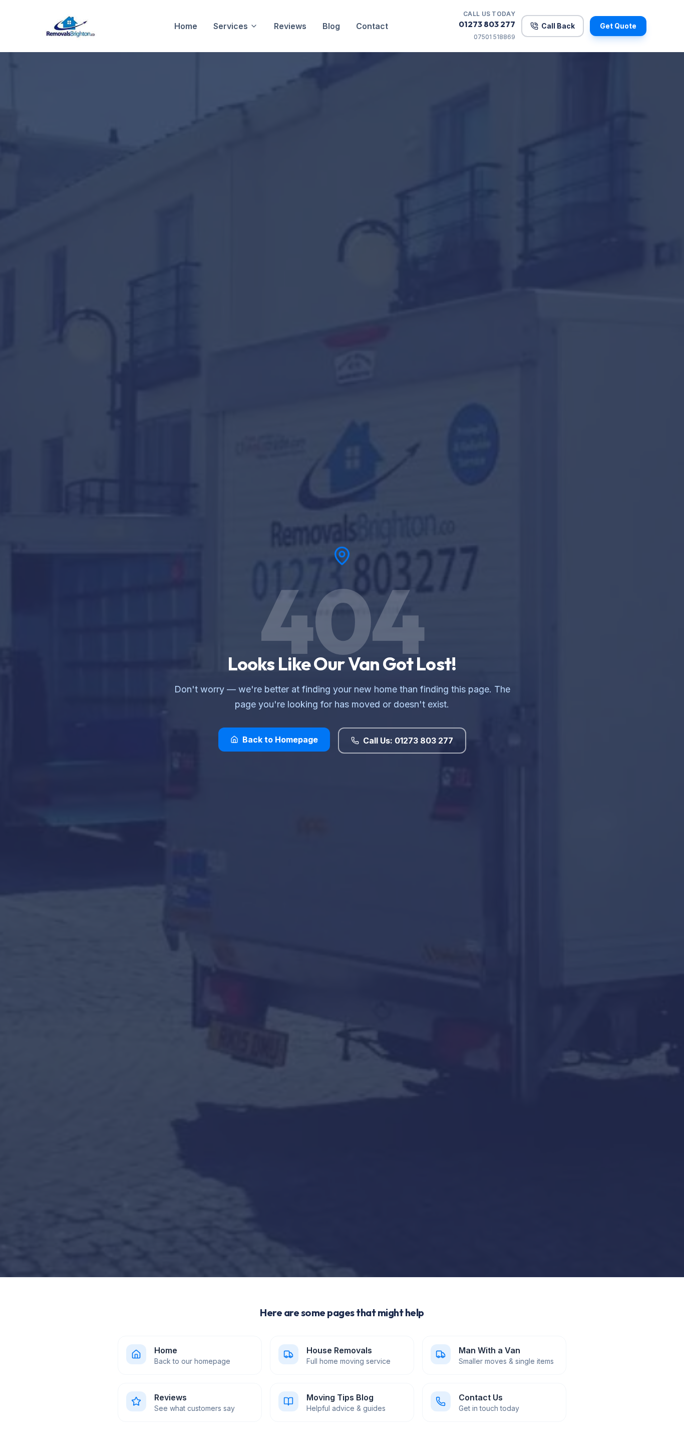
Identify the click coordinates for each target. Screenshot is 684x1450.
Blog (331, 26)
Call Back (558, 26)
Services (230, 26)
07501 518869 (494, 37)
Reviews (290, 26)
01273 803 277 (487, 24)
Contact (372, 26)
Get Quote (618, 26)
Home (185, 26)
